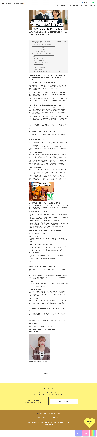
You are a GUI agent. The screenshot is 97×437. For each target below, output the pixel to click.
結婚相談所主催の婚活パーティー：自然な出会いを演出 (43, 53)
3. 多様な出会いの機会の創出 (40, 51)
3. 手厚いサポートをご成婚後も (40, 67)
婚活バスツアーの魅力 (38, 58)
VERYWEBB (57, 426)
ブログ (67, 422)
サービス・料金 (44, 422)
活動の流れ (50, 422)
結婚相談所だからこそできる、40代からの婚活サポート (43, 46)
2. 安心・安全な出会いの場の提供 (40, 49)
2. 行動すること (37, 65)
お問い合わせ (62, 422)
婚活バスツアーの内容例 (39, 60)
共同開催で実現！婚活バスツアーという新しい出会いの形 (43, 56)
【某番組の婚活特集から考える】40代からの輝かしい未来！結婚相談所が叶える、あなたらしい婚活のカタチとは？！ (48, 42)
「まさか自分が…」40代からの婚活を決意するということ (43, 44)
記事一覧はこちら (48, 373)
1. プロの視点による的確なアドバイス (41, 47)
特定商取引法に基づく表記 (48, 424)
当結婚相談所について (36, 422)
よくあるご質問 (56, 422)
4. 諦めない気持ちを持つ (39, 69)
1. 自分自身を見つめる (38, 64)
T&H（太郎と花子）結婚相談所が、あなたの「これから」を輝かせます (46, 71)
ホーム (29, 422)
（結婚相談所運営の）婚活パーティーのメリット (44, 55)
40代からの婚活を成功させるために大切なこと (41, 62)
